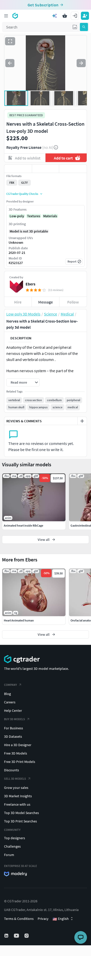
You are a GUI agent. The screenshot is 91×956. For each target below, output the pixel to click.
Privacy (43, 918)
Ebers (30, 283)
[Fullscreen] (10, 41)
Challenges (12, 846)
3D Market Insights (18, 796)
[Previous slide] (9, 63)
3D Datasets (13, 736)
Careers (9, 702)
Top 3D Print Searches (20, 821)
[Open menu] (6, 16)
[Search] (84, 27)
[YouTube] (17, 936)
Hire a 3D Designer (17, 745)
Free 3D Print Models (19, 761)
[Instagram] (27, 935)
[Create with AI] (55, 16)
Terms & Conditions (19, 918)
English (61, 918)
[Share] (73, 169)
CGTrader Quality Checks (22, 194)
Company (10, 685)
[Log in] (75, 16)
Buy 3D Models (14, 719)
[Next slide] (81, 63)
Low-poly (17, 216)
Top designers (14, 838)
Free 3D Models (15, 753)
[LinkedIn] (7, 936)
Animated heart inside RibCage (23, 525)
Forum (9, 854)
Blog (7, 693)
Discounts (11, 770)
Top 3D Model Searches (21, 812)
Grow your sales (16, 787)
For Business (13, 728)
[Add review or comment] (82, 421)
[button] (75, 27)
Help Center (13, 710)
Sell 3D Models (15, 778)
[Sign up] (85, 16)
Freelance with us (17, 804)
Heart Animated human (19, 620)
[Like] (18, 169)
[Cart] (65, 16)
